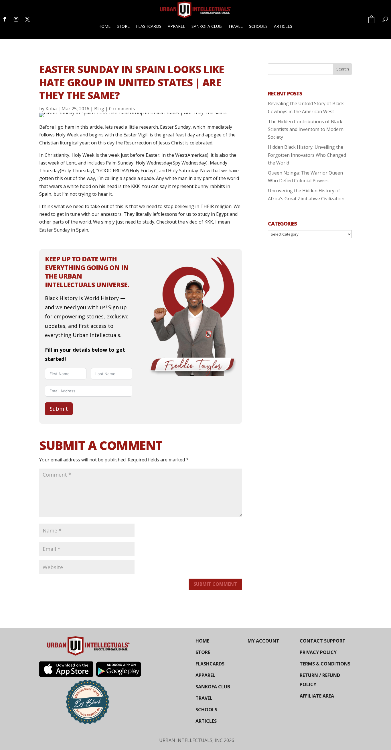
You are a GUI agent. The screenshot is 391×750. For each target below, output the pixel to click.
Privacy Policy (318, 652)
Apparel (176, 26)
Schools (258, 26)
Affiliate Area (317, 696)
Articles (283, 26)
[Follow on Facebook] (4, 19)
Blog (99, 108)
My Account (263, 641)
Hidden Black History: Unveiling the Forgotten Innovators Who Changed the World (307, 155)
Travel (235, 26)
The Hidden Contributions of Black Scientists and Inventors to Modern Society (305, 129)
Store (123, 26)
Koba (51, 108)
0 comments (122, 108)
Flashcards (148, 26)
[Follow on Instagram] (16, 19)
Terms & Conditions (325, 664)
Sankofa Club (206, 26)
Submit (59, 408)
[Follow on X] (27, 19)
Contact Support (322, 641)
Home (104, 26)
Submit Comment (215, 584)
